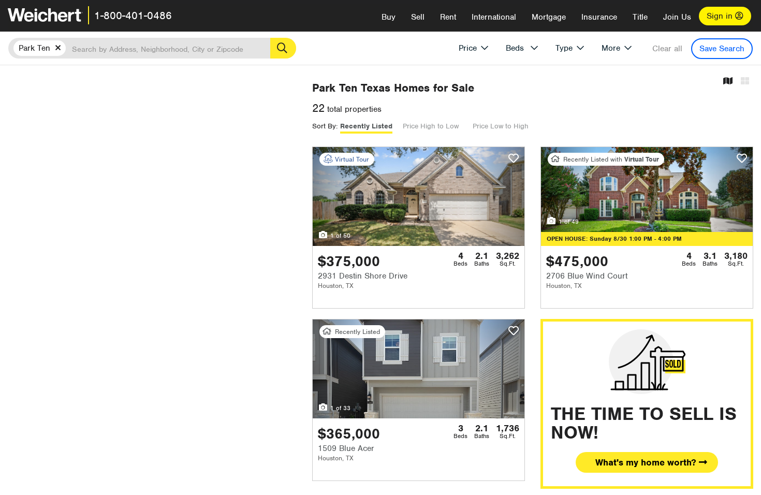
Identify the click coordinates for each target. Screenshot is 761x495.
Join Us (677, 17)
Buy (389, 17)
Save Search (721, 48)
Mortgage (549, 17)
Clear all (667, 48)
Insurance (599, 17)
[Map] (728, 81)
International (494, 17)
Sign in (721, 16)
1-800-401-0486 (133, 15)
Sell (418, 17)
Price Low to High (501, 126)
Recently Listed (366, 126)
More (611, 48)
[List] (745, 81)
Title (640, 17)
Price (468, 48)
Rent (448, 17)
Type (564, 48)
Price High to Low (431, 126)
